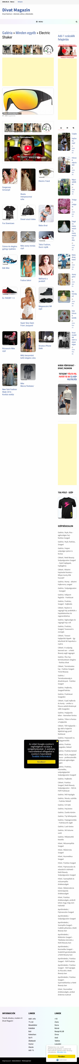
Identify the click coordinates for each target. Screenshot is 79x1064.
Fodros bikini (25, 280)
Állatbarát (32, 1041)
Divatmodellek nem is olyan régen (74, 338)
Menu (41, 22)
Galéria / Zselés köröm (66, 812)
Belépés (20, 2)
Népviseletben (74, 182)
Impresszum (6, 1061)
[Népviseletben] (64, 180)
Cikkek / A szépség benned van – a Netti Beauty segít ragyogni (66, 650)
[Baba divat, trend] (64, 255)
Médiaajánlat (26, 1061)
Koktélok (31, 1028)
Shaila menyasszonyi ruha (26, 196)
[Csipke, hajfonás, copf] (64, 134)
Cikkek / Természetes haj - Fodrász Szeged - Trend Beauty (66, 669)
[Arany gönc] (64, 275)
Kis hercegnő (74, 293)
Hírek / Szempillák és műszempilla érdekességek (66, 881)
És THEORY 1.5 (8, 298)
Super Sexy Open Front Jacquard (27, 324)
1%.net (30, 1022)
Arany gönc (74, 275)
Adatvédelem (16, 1061)
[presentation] (61, 128)
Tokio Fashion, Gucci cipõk (45, 245)
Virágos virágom (74, 203)
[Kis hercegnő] (64, 292)
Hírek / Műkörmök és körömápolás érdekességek (66, 891)
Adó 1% (31, 1050)
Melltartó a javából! (43, 279)
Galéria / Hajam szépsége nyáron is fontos (65, 551)
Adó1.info (32, 1019)
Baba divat (43, 225)
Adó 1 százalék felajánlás (66, 37)
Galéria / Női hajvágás (66, 794)
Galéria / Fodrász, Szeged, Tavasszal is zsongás (66, 629)
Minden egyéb (26, 33)
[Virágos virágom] (64, 200)
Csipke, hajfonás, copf (74, 138)
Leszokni (58, 1044)
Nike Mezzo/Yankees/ (27, 384)
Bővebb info (61, 1052)
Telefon (57, 1041)
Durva (57, 1025)
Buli (29, 1031)
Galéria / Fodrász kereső (67, 751)
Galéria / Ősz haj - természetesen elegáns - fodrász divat (67, 660)
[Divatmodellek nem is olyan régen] (64, 333)
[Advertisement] (28, 72)
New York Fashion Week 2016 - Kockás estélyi (9, 392)
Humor (30, 1044)
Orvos (57, 1034)
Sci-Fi (30, 1038)
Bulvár (57, 1028)
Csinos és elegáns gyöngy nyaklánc (9, 247)
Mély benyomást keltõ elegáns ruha (28, 356)
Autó (56, 1038)
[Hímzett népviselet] (64, 158)
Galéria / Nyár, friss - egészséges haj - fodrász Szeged (65, 535)
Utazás (31, 1047)
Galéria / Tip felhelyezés (67, 816)
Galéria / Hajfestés (65, 779)
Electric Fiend (44, 181)
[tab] (61, 128)
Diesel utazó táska (28, 219)
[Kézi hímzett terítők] (64, 311)
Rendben (61, 1056)
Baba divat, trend (74, 257)
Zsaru (57, 1022)
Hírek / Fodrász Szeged (67, 863)
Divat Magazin (16, 10)
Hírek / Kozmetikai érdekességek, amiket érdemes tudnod (66, 992)
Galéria (7, 33)
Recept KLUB (59, 1031)
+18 (56, 1019)
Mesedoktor (32, 1025)
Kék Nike (5, 268)
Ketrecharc (32, 1034)
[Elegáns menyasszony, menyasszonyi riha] (64, 222)
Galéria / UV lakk (64, 805)
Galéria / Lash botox (65, 826)
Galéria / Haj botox (65, 808)
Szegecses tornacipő (6, 188)
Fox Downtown (8, 223)
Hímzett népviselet (74, 161)
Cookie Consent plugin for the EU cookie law (61, 1060)
